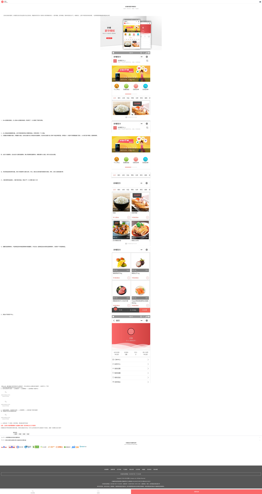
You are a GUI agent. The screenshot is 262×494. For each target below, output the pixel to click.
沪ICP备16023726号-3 (146, 481)
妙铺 (20, 434)
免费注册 (196, 491)
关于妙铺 (119, 469)
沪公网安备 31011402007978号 (134, 481)
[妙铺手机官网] (4, 2)
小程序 (15, 434)
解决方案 (131, 469)
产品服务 (125, 469)
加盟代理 (113, 469)
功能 (28, 434)
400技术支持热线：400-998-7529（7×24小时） (131, 474)
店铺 (24, 434)
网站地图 (156, 469)
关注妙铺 (138, 469)
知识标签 (149, 469)
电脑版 (143, 469)
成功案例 (106, 469)
